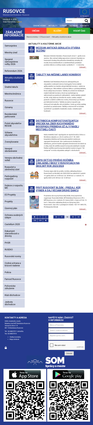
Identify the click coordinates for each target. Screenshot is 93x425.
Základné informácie (14, 33)
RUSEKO (9, 249)
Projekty (9, 201)
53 (73, 217)
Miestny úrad (11, 52)
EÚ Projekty (10, 194)
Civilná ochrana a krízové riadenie (13, 264)
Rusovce (9, 100)
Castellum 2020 (12, 224)
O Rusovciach (45, 37)
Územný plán (11, 208)
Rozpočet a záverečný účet (12, 168)
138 (34, 220)
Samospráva (11, 45)
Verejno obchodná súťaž (13, 159)
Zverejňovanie (11, 141)
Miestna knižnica (13, 93)
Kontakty (84, 26)
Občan (35, 30)
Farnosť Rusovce (13, 279)
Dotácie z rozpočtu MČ (14, 186)
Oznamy (63, 26)
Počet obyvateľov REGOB (13, 124)
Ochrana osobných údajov (14, 216)
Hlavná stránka (32, 37)
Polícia (8, 272)
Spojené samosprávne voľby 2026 (11, 61)
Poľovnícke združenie (10, 287)
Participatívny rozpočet (11, 177)
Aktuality (52, 26)
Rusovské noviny (13, 256)
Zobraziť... (82, 67)
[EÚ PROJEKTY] (84, 12)
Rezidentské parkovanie (11, 115)
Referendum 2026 (13, 71)
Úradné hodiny (39, 26)
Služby (57, 30)
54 (78, 217)
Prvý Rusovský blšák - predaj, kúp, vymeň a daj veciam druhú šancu (58, 189)
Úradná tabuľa (11, 87)
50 (56, 217)
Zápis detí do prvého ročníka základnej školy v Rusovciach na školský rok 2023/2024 (58, 163)
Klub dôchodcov (12, 295)
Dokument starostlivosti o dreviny (12, 233)
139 (40, 220)
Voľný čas (79, 30)
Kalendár (73, 26)
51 (62, 217)
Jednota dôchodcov (10, 303)
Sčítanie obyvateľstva (11, 133)
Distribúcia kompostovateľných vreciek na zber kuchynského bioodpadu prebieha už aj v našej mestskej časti (57, 125)
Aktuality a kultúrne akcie (14, 78)
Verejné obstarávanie (11, 149)
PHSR (7, 242)
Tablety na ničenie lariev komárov (58, 74)
